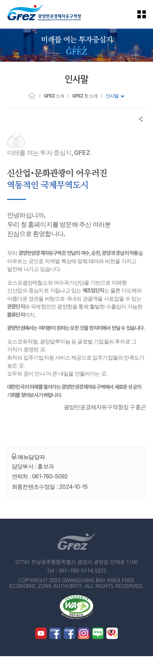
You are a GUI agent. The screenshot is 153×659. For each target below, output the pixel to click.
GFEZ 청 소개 (84, 96)
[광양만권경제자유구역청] (44, 14)
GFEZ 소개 (54, 96)
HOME (32, 95)
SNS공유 (141, 119)
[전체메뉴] (146, 14)
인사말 (112, 96)
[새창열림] (41, 633)
